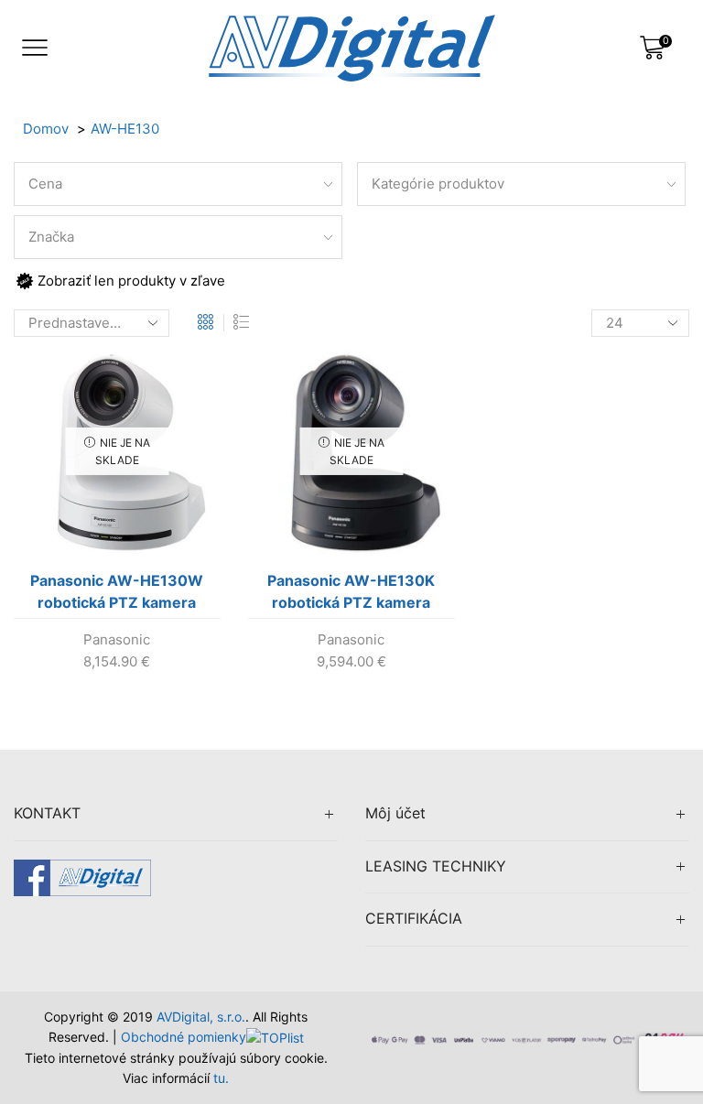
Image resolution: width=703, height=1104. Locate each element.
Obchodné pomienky (183, 1036)
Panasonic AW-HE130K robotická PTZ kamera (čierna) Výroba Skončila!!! (351, 595)
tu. (221, 1078)
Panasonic (116, 639)
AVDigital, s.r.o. (201, 1016)
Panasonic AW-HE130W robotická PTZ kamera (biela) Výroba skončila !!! (117, 595)
